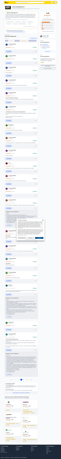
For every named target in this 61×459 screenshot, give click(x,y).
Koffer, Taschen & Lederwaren (31, 425)
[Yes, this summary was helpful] (35, 26)
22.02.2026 (12, 140)
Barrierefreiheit (16, 457)
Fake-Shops (18, 447)
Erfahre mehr (27, 398)
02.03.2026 (7, 212)
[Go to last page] (31, 380)
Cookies (11, 457)
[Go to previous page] (13, 380)
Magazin (32, 447)
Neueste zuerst (34, 38)
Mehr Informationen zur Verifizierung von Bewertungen (21, 392)
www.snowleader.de (45, 44)
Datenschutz (7, 457)
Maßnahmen (10, 385)
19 (21, 379)
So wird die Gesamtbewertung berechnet (48, 31)
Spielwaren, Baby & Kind (26, 412)
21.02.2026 (12, 261)
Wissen (47, 452)
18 (19, 379)
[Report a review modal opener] (35, 51)
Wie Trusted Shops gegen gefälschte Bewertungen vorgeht (16, 31)
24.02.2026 (12, 47)
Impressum (3, 457)
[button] (52, 2)
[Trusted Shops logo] (7, 2)
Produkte (47, 447)
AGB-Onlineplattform (23, 457)
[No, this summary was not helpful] (36, 26)
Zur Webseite (47, 51)
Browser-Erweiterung (4, 452)
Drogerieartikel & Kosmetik (9, 437)
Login (47, 453)
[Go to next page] (29, 380)
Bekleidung (24, 425)
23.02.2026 (12, 70)
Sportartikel (42, 62)
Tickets (17, 423)
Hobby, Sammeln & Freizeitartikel (10, 423)
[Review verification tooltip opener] (24, 6)
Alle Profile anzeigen (47, 68)
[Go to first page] (11, 380)
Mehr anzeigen (44, 48)
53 (27, 379)
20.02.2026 (12, 288)
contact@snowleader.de (45, 45)
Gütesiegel (2, 447)
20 (23, 379)
